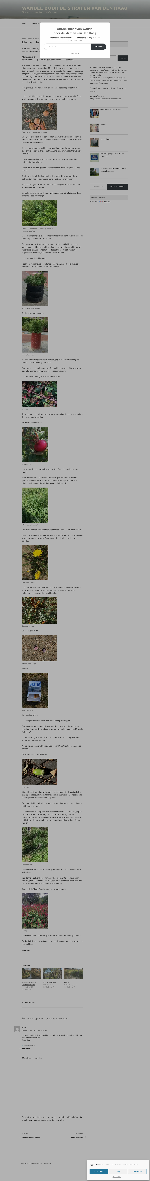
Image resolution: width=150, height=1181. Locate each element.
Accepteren (98, 1171)
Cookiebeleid (117, 1177)
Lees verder (75, 53)
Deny (118, 1171)
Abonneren (98, 46)
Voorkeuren (137, 1171)
